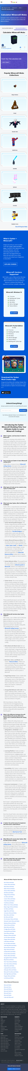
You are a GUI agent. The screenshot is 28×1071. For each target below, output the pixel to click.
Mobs (20, 7)
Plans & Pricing (18, 1028)
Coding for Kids (6, 7)
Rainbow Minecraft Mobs (10, 923)
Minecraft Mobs (7, 985)
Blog (2, 1018)
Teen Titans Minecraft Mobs (10, 961)
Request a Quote (19, 1055)
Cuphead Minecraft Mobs (10, 968)
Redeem (17, 1023)
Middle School (18, 1041)
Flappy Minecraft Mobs (9, 894)
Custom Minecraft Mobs (9, 898)
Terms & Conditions (11, 1060)
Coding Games (4, 1035)
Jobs (2, 1025)
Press (2, 1023)
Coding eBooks (4, 1029)
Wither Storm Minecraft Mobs (11, 905)
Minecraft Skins (7, 987)
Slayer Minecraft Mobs (9, 949)
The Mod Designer (17, 531)
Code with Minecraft (8, 997)
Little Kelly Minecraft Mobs (10, 945)
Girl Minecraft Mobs (8, 909)
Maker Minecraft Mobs (9, 888)
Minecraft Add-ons (5, 1045)
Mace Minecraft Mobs (9, 915)
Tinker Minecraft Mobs (9, 900)
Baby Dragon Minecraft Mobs (11, 907)
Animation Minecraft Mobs (10, 913)
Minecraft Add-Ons (8, 991)
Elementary (17, 1040)
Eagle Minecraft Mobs (9, 911)
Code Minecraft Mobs (9, 941)
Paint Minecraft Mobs (9, 933)
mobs (14, 545)
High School (17, 1043)
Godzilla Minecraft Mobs (9, 951)
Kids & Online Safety (5, 1061)
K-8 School (17, 1048)
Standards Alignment (20, 1049)
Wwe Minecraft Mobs (9, 886)
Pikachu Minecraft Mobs (9, 955)
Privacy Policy (19, 1060)
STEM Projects (18, 1054)
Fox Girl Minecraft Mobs (9, 943)
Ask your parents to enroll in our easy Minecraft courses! (14, 406)
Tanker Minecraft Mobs (9, 925)
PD (15, 1051)
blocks (20, 545)
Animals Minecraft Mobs (9, 953)
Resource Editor (13, 661)
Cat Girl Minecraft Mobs (9, 937)
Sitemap (3, 1028)
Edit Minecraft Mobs (8, 892)
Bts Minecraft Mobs (8, 917)
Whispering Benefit (7, 48)
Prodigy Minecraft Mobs (9, 929)
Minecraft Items (7, 993)
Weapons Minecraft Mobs (10, 935)
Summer (17, 1031)
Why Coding (17, 1025)
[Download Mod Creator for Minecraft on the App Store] (6, 392)
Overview (17, 1018)
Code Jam (3, 1049)
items (11, 545)
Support (3, 1022)
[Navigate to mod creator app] (14, 364)
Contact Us (18, 1061)
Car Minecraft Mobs (8, 896)
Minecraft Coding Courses (12, 628)
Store (2, 1031)
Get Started (14, 312)
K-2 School (17, 1046)
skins (7, 545)
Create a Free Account (14, 1069)
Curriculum (17, 1020)
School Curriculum (19, 1037)
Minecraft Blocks (8, 989)
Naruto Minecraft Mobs (9, 947)
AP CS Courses (18, 1045)
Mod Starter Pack (17, 832)
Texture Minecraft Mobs (9, 890)
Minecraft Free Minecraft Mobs (11, 972)
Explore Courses (10, 264)
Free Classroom (18, 1038)
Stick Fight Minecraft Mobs (10, 974)
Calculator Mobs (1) (21, 28)
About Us (3, 1020)
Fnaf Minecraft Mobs (9, 903)
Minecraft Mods (7, 995)
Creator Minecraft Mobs (9, 884)
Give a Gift (17, 1022)
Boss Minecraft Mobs (9, 882)
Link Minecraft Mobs (9, 978)
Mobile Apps (4, 1026)
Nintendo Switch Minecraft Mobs (11, 921)
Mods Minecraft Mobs (9, 927)
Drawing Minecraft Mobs (10, 931)
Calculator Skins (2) (7, 28)
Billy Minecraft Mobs (9, 959)
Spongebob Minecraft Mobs (10, 957)
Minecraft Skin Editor (6, 1040)
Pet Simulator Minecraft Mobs (11, 919)
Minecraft (14, 7)
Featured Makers (19, 1026)
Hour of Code (4, 1051)
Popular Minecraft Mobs (9, 976)
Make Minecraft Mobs (9, 965)
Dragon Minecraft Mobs (9, 939)
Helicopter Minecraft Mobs (10, 970)
